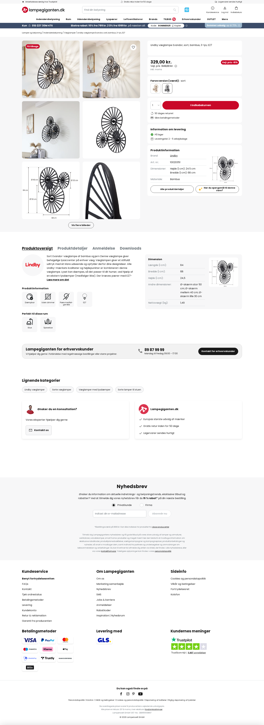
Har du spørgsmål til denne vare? (219, 189)
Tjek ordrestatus (32, 594)
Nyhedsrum (118, 615)
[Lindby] (33, 265)
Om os (100, 578)
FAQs (25, 584)
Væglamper (69, 32)
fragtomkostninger (153, 709)
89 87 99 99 (154, 349)
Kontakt (27, 589)
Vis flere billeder (81, 225)
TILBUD (167, 19)
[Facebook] (123, 694)
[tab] (37, 248)
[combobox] (130, 9)
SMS (98, 594)
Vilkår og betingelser (183, 584)
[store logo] (43, 10)
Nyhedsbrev (103, 589)
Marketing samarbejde (110, 584)
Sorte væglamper (61, 389)
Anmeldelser (104, 605)
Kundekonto (29, 610)
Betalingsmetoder (33, 600)
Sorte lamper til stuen (129, 389)
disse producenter (160, 527)
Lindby (174, 155)
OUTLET (211, 19)
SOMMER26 (166, 25)
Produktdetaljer (73, 248)
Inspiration (102, 615)
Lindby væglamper (35, 389)
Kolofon (175, 594)
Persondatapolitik (76, 700)
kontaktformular (108, 551)
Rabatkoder (103, 610)
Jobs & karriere (105, 600)
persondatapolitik (163, 551)
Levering (27, 605)
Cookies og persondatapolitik (188, 578)
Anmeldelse (103, 248)
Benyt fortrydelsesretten (38, 578)
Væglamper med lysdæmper (94, 389)
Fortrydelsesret (180, 589)
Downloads (130, 248)
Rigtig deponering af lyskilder (182, 700)
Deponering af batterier (156, 700)
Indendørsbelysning (53, 32)
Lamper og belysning (32, 32)
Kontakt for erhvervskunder (218, 351)
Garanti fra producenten (37, 621)
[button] (51, 130)
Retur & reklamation (34, 615)
